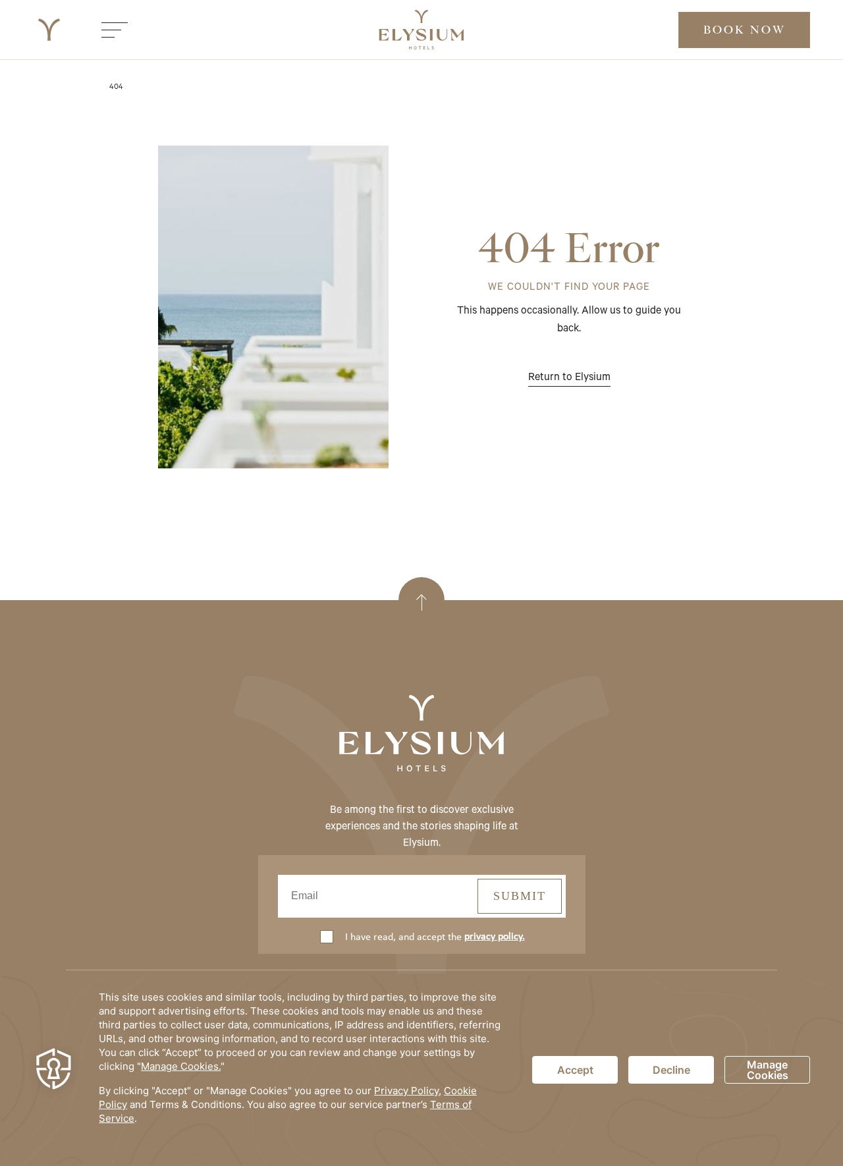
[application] (421, 1070)
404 (116, 86)
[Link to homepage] (421, 734)
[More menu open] (114, 29)
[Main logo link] (49, 29)
